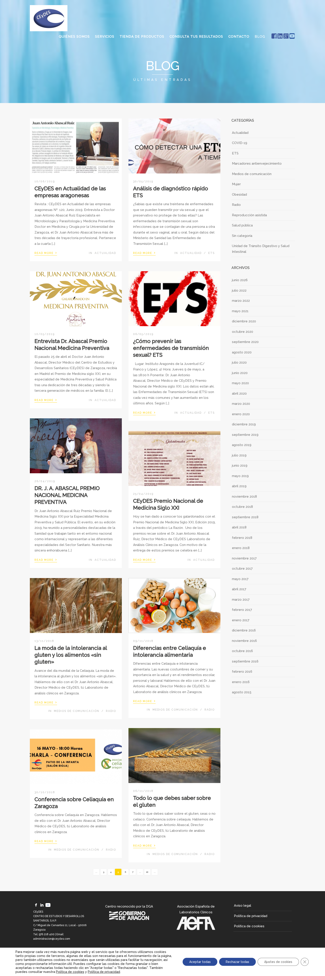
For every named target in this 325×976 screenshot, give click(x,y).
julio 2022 (239, 290)
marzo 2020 (241, 404)
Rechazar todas (237, 962)
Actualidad (105, 253)
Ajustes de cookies (278, 962)
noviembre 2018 (244, 497)
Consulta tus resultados (196, 37)
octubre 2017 (242, 569)
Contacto (238, 37)
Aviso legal (242, 906)
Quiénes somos (74, 37)
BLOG (260, 37)
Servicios (104, 37)
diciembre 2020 (244, 321)
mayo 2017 (240, 579)
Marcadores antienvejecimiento (257, 164)
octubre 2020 (242, 332)
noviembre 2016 (244, 641)
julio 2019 (239, 455)
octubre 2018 (242, 507)
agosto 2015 (241, 692)
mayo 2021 (240, 311)
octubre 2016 (242, 651)
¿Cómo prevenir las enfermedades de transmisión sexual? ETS (171, 348)
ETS (211, 253)
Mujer (236, 184)
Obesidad (239, 195)
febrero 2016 (242, 672)
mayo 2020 (240, 383)
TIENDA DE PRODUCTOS (142, 37)
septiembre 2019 (245, 435)
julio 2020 (239, 362)
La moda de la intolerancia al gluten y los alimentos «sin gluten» (70, 655)
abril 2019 (239, 486)
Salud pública (242, 225)
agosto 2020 (242, 352)
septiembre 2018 (245, 517)
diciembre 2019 (244, 424)
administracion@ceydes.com (51, 938)
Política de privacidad (250, 916)
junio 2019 (239, 466)
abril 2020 (239, 393)
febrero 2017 (242, 610)
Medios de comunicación (76, 711)
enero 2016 (241, 682)
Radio (111, 711)
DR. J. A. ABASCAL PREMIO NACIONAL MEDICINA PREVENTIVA (67, 495)
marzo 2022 (241, 301)
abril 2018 (239, 527)
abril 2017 (239, 589)
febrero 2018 (242, 538)
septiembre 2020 (245, 342)
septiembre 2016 (245, 661)
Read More (45, 252)
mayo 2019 (240, 476)
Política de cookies (249, 926)
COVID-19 (239, 143)
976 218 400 (46, 934)
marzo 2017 (241, 600)
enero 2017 (240, 620)
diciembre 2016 (244, 630)
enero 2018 (241, 548)
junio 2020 (240, 373)
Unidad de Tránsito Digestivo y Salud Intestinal (260, 249)
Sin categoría (242, 236)
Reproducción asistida (249, 215)
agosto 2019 (241, 445)
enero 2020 (241, 414)
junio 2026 (240, 280)
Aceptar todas (200, 962)
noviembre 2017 (244, 558)
